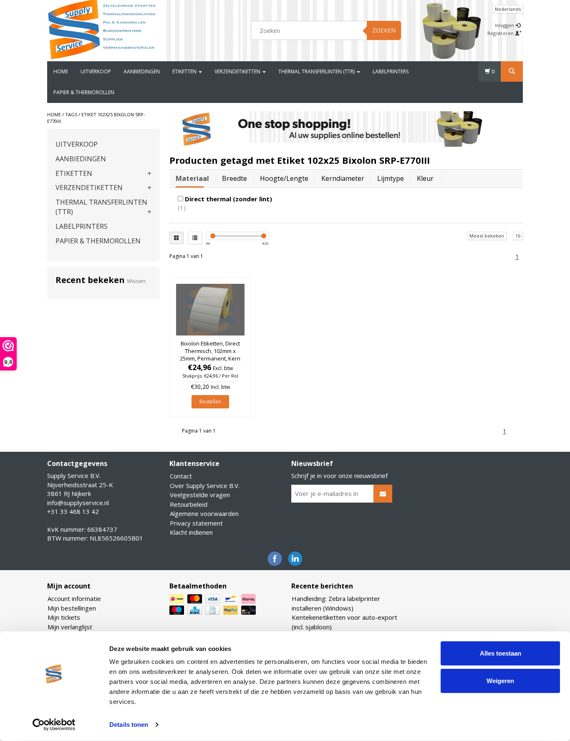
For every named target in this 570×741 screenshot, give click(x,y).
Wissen (136, 281)
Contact (181, 476)
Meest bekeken (486, 236)
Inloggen (505, 25)
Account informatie (74, 598)
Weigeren (500, 680)
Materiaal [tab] (192, 178)
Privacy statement (196, 523)
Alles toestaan (500, 653)
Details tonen (128, 724)
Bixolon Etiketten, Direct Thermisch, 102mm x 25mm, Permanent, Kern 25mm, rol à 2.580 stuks (210, 355)
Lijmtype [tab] (390, 178)
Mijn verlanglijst (70, 627)
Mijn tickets (64, 617)
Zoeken (384, 30)
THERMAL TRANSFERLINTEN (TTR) (317, 71)
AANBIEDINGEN (142, 71)
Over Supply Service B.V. (205, 485)
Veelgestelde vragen (200, 495)
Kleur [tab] (425, 178)
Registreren (501, 33)
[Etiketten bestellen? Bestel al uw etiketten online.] (102, 29)
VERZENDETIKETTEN (238, 71)
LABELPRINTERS (391, 71)
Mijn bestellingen (72, 608)
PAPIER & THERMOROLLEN (83, 92)
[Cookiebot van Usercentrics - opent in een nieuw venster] (54, 724)
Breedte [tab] (234, 178)
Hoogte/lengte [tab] (284, 178)
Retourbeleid (188, 504)
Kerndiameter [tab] (342, 178)
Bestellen (210, 401)
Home (60, 71)
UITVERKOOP (96, 71)
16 (517, 236)
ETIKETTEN (185, 71)
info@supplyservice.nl (78, 502)
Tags (71, 114)
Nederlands (508, 9)
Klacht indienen (191, 532)
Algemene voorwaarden (204, 513)
